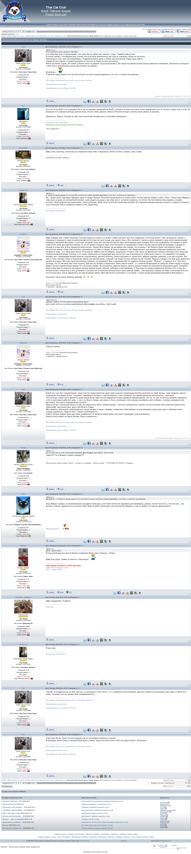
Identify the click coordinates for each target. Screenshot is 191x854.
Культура (107, 804)
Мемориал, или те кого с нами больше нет (53, 36)
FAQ (172, 29)
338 (82, 389)
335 (81, 234)
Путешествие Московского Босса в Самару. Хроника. (83, 36)
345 (81, 734)
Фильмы (127, 837)
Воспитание (105, 834)
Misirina (23, 545)
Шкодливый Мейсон (52, 529)
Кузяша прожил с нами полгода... (57, 84)
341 (82, 545)
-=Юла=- (23, 494)
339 (82, 448)
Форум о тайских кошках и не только (12, 36)
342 (78, 597)
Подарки (119, 837)
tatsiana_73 (23, 190)
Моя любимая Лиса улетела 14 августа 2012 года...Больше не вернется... (69, 80)
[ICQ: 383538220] (69, 592)
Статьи (53, 837)
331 (81, 47)
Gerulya (23, 448)
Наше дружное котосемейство (55, 211)
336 (81, 297)
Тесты (133, 837)
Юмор (139, 837)
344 (78, 688)
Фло (23, 106)
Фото (59, 837)
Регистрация (147, 29)
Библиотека (102, 837)
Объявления (76, 837)
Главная (41, 837)
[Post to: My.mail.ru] (101, 101)
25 (33, 31)
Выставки (93, 837)
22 (26, 31)
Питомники (66, 837)
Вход (154, 29)
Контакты (145, 837)
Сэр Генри (55, 283)
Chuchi (17, 34)
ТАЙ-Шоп (85, 837)
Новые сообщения (163, 29)
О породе (109, 825)
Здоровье (119, 801)
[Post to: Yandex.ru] (97, 101)
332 (81, 106)
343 (78, 644)
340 (82, 494)
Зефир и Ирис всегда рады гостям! (57, 568)
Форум (47, 837)
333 (81, 148)
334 (81, 190)
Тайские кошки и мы (31, 36)
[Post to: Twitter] (85, 101)
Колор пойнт (79, 834)
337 (81, 343)
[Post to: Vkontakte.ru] (110, 101)
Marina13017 (23, 148)
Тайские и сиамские (93, 834)
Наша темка (50, 607)
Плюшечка (23, 234)
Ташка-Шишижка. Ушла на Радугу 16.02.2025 (61, 88)
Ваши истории (132, 834)
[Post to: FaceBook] (89, 101)
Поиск (184, 29)
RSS (188, 29)
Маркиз (48, 283)
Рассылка (111, 837)
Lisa (23, 47)
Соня (110, 692)
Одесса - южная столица (54, 570)
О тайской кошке (60, 834)
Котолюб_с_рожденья (23, 597)
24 (30, 31)
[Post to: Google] (93, 101)
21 (23, 31)
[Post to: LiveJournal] (106, 101)
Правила (178, 29)
